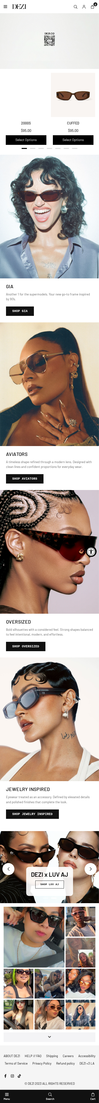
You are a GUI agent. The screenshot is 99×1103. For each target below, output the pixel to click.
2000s (26, 123)
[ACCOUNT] (84, 6)
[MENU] (6, 6)
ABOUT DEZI (12, 1056)
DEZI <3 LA (87, 1063)
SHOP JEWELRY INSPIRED (32, 814)
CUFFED (73, 123)
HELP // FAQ (33, 1056)
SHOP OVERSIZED (25, 646)
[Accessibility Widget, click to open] (91, 551)
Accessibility (86, 1056)
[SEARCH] (75, 6)
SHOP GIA (20, 311)
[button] (24, 149)
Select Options (26, 140)
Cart (92, 1098)
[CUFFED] (73, 95)
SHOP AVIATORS (24, 479)
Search (50, 1098)
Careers (68, 1056)
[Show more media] (49, 1037)
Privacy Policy (41, 1063)
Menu (7, 1098)
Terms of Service (16, 1063)
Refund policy (65, 1063)
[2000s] (26, 95)
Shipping (52, 1056)
